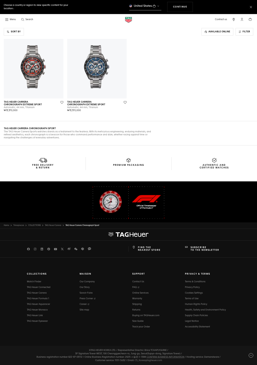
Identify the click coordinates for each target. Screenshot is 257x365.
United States (143, 6)
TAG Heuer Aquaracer (38, 304)
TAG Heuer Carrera (37, 293)
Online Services (140, 293)
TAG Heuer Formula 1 (38, 299)
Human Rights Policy (196, 304)
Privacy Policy (192, 287)
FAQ (134, 287)
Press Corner (87, 299)
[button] (242, 19)
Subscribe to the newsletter (205, 248)
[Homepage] (128, 19)
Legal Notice (192, 321)
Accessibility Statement (197, 327)
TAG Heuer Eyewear (37, 321)
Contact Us (138, 282)
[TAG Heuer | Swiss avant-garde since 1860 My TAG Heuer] (128, 234)
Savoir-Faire (86, 293)
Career (83, 304)
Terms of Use (191, 299)
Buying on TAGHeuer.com (145, 315)
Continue (183, 7)
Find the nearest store (149, 248)
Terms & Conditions (195, 282)
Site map (84, 310)
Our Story (85, 287)
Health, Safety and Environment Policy (205, 310)
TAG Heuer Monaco (37, 310)
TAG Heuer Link (35, 315)
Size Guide (138, 321)
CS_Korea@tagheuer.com (148, 360)
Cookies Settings (194, 293)
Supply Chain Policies (196, 315)
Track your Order (141, 327)
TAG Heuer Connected (38, 287)
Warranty (137, 299)
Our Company (87, 282)
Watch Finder (34, 282)
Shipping (137, 304)
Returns (136, 310)
